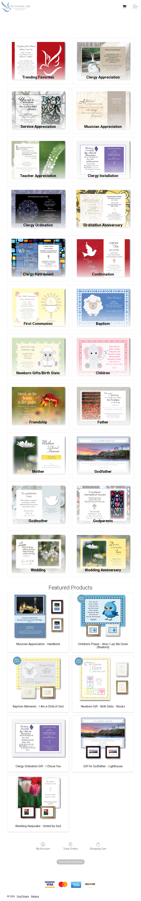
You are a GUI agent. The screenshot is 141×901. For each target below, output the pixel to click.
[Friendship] (38, 399)
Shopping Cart (98, 848)
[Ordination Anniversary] (103, 202)
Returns (35, 896)
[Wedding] (38, 547)
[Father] (103, 399)
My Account (43, 848)
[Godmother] (38, 498)
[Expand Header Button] (135, 6)
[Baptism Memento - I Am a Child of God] (38, 679)
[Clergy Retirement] (38, 251)
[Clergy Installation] (103, 153)
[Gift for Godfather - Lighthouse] (103, 738)
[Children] (103, 350)
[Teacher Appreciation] (38, 153)
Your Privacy (23, 896)
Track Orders (70, 848)
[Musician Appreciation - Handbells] (38, 616)
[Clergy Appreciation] (103, 54)
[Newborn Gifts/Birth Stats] (38, 350)
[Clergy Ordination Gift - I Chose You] (38, 738)
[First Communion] (38, 301)
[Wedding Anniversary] (103, 547)
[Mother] (38, 448)
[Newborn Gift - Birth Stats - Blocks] (103, 679)
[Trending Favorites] (38, 54)
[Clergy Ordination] (38, 202)
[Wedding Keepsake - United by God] (38, 798)
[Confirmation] (103, 251)
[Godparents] (103, 498)
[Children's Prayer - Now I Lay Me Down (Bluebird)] (103, 616)
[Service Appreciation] (38, 104)
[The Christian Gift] (15, 6)
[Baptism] (103, 301)
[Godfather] (103, 448)
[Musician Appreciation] (103, 104)
